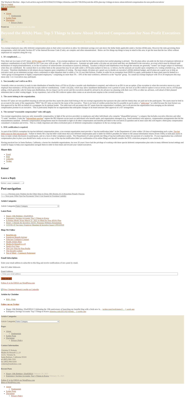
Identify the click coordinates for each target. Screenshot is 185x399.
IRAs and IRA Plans (104, 41)
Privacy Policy (17, 22)
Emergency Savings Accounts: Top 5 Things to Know (27, 218)
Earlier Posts (11, 18)
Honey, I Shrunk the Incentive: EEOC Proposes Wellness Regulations (34, 223)
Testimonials (16, 16)
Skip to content (7, 4)
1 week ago (129, 309)
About (8, 13)
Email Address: (7, 271)
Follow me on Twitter (10, 304)
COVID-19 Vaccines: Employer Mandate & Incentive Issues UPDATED (35, 225)
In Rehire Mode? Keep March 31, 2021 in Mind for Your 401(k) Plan (33, 220)
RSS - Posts (10, 299)
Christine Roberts (15, 41)
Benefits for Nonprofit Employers (70, 41)
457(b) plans (37, 61)
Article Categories (8, 206)
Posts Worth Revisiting (10, 173)
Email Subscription (9, 258)
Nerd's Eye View (13, 246)
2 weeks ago (81, 311)
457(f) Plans (51, 41)
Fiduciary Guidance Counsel (17, 239)
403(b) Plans (30, 41)
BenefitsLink (11, 235)
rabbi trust (145, 103)
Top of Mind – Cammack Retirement (20, 253)
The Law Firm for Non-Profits (18, 248)
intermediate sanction (34, 118)
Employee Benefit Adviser (16, 237)
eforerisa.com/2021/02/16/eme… (63, 311)
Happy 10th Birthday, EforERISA (19, 216)
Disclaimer (10, 20)
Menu (4, 9)
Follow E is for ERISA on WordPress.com (18, 283)
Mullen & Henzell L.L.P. (16, 244)
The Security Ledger (14, 251)
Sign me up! (6, 278)
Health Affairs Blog (14, 242)
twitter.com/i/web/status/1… (114, 309)
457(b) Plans (41, 41)
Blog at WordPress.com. (10, 382)
